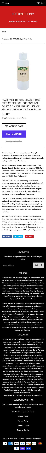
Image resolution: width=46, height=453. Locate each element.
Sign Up (38, 265)
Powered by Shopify (33, 438)
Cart (42, 3)
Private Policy (23, 416)
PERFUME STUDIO (23, 14)
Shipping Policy (23, 425)
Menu (7, 3)
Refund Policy (23, 421)
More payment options (14, 141)
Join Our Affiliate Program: (12, 404)
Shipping (5, 118)
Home (4, 31)
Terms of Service (23, 430)
